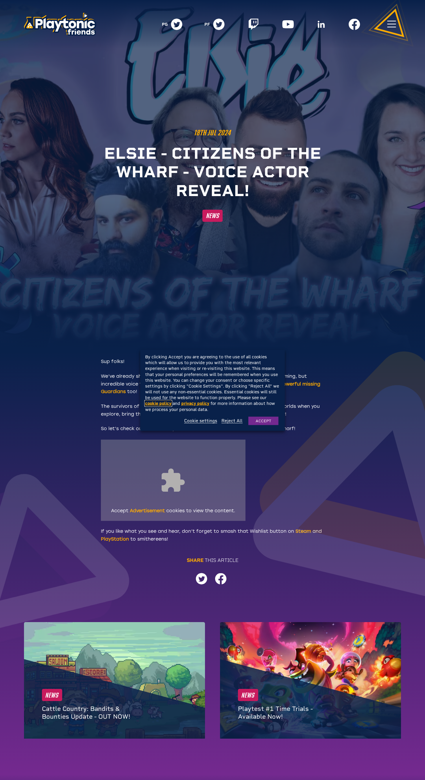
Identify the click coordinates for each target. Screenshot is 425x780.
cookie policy (158, 403)
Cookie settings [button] (200, 420)
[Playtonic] (60, 23)
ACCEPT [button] (263, 420)
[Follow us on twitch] (253, 24)
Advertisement (147, 510)
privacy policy (195, 403)
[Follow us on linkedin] (321, 24)
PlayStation (115, 539)
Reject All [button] (232, 420)
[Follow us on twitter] (176, 24)
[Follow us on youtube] (288, 24)
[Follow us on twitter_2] (218, 24)
